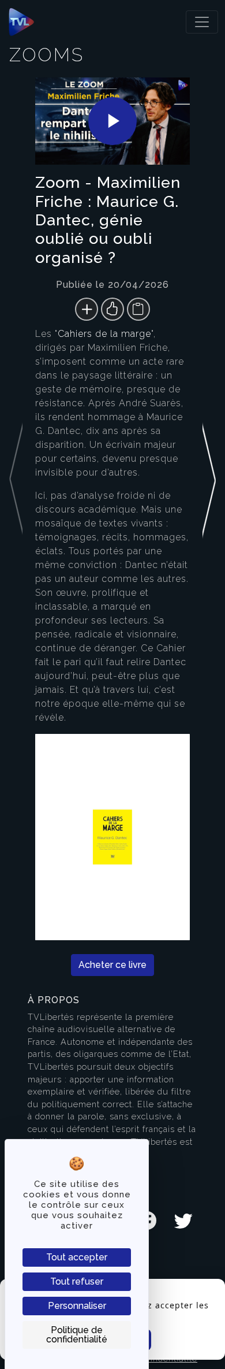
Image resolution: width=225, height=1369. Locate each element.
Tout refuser (76, 1281)
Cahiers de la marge (104, 333)
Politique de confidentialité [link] (76, 1335)
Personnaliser (77, 1305)
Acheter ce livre (112, 964)
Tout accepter (76, 1257)
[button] (209, 528)
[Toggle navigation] (202, 22)
